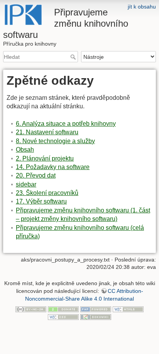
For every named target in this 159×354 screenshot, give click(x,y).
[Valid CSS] (63, 316)
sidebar (26, 184)
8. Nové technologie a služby (55, 141)
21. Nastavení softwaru (47, 132)
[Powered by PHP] (95, 309)
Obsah (25, 149)
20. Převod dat (36, 175)
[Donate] (63, 309)
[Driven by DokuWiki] (95, 316)
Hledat (74, 57)
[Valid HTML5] (128, 309)
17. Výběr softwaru (41, 201)
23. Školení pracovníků (47, 193)
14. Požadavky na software (53, 167)
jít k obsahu (142, 6)
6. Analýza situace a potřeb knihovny (66, 123)
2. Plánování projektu (45, 158)
